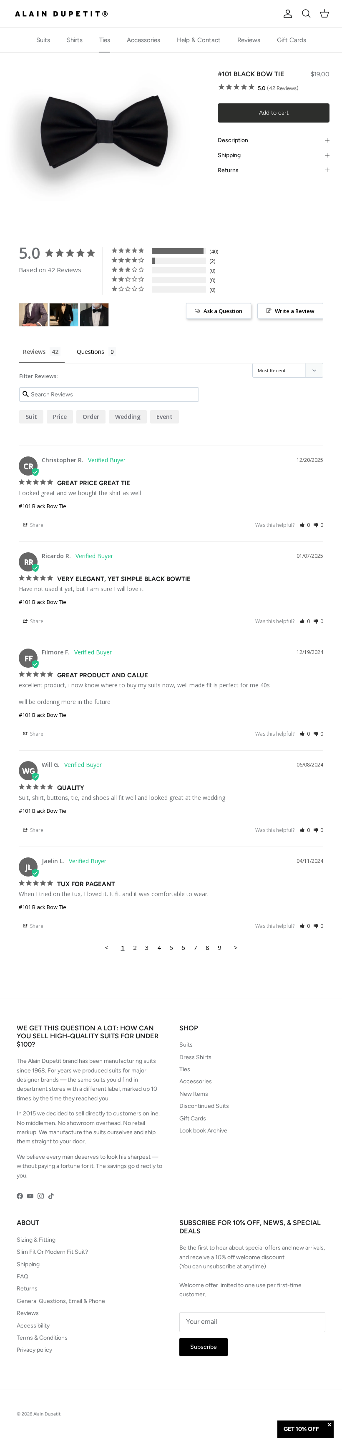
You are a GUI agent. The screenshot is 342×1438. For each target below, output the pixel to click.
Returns (228, 170)
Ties (104, 40)
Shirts (75, 40)
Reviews (248, 40)
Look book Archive (203, 1130)
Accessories (143, 40)
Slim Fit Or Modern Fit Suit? (52, 1251)
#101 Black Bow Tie (42, 506)
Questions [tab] (90, 352)
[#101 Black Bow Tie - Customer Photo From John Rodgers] (94, 314)
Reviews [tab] (34, 352)
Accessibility (33, 1325)
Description (233, 140)
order (91, 417)
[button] (304, 525)
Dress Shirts (195, 1057)
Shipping (229, 155)
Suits (43, 40)
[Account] (286, 14)
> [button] (236, 947)
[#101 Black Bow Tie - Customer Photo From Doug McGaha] (64, 314)
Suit (31, 417)
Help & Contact (199, 40)
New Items (193, 1093)
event (164, 417)
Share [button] (36, 525)
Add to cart (274, 112)
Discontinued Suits (204, 1106)
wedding (128, 417)
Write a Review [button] (294, 311)
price (60, 417)
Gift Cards (291, 40)
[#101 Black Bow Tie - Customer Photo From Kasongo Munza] (33, 314)
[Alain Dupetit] (64, 13)
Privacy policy (34, 1349)
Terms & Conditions (42, 1337)
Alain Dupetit (46, 1414)
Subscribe (203, 1346)
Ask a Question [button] (223, 311)
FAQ (22, 1276)
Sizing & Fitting (36, 1239)
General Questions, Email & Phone (61, 1301)
